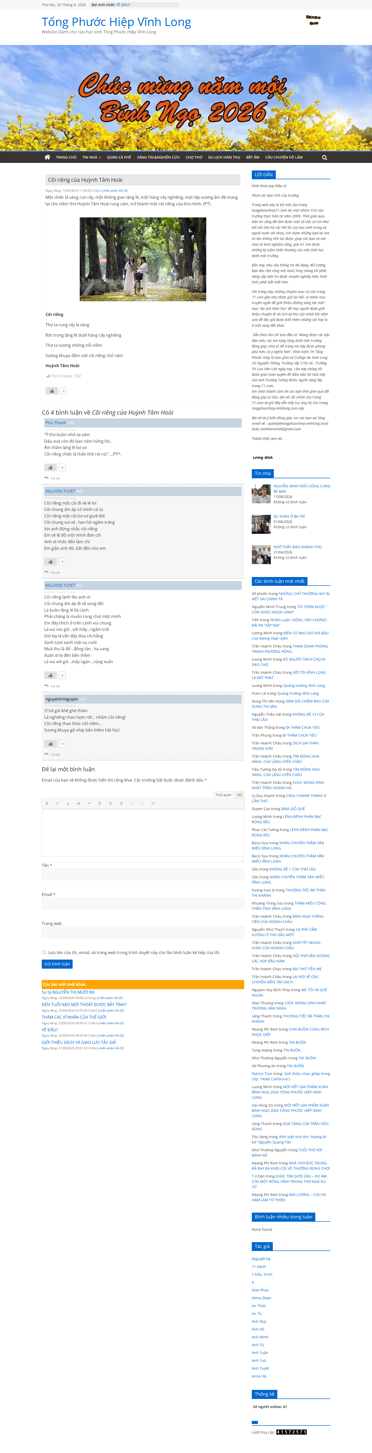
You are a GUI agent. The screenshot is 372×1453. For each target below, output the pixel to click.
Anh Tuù (259, 1360)
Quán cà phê (119, 157)
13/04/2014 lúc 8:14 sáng (59, 592)
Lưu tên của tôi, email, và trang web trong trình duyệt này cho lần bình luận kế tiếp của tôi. (134, 952)
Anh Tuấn (260, 1352)
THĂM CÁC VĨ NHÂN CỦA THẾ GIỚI (74, 1017)
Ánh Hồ (258, 1329)
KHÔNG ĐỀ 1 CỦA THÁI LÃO (293, 869)
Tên (47, 865)
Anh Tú (258, 1344)
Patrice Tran (262, 1073)
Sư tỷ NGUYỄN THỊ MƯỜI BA (68, 992)
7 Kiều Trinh (262, 1274)
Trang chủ (66, 157)
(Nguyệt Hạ (261, 1258)
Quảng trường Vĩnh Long (304, 685)
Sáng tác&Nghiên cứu (158, 157)
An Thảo (259, 1305)
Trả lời (55, 478)
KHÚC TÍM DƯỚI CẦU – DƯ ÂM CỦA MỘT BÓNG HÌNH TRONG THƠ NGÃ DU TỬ (289, 1181)
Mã (239, 794)
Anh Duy (259, 1321)
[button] (48, 803)
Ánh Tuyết (260, 1368)
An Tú (257, 1313)
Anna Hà (259, 1376)
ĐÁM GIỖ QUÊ (293, 808)
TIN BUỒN (297, 1042)
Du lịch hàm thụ (224, 157)
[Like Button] (52, 391)
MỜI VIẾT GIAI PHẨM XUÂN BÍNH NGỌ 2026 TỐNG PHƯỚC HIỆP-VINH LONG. (290, 1092)
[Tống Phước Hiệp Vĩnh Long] (47, 157)
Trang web (52, 923)
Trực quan (223, 794)
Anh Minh (260, 1337)
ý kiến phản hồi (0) (110, 998)
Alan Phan (260, 1290)
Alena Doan (261, 1297)
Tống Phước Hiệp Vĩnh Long (116, 21)
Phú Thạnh (56, 422)
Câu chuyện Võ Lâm (284, 157)
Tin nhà (89, 157)
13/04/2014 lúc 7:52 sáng (59, 498)
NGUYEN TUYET (60, 491)
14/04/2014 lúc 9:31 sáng (59, 705)
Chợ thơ (194, 157)
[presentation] (48, 804)
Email (48, 894)
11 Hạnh (259, 1266)
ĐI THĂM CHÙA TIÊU (303, 727)
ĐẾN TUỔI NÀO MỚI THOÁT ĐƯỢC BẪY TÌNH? (84, 1004)
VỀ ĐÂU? (123, 4)
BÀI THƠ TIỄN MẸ (307, 968)
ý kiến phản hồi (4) (115, 190)
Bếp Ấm (252, 157)
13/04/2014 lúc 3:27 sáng (59, 429)
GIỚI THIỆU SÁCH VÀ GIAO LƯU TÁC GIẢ (79, 1042)
